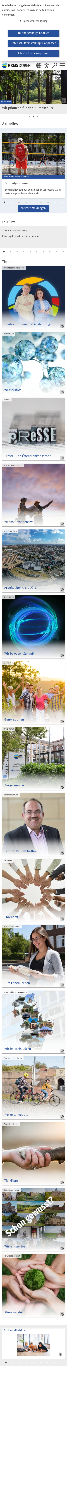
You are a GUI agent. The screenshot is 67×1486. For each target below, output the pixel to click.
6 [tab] (40, 202)
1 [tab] (29, 116)
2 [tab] (33, 116)
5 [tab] (33, 202)
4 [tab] (26, 202)
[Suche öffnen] (54, 65)
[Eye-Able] (46, 65)
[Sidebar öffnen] (62, 65)
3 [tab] (37, 116)
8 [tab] (55, 202)
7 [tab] (48, 202)
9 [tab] (62, 202)
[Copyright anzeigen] (63, 100)
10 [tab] (62, 251)
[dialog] (33, 30)
